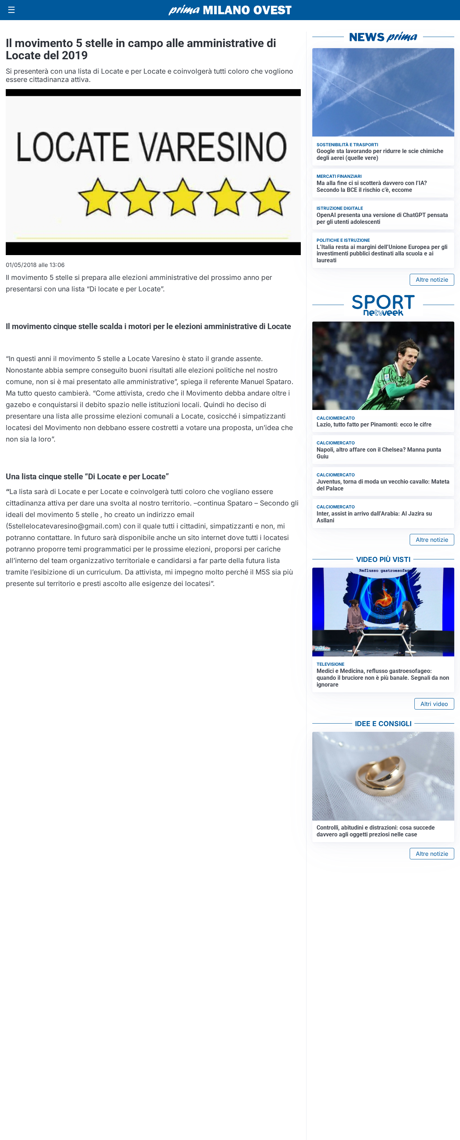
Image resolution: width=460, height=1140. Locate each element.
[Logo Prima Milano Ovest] (230, 10)
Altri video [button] (434, 703)
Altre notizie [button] (432, 279)
